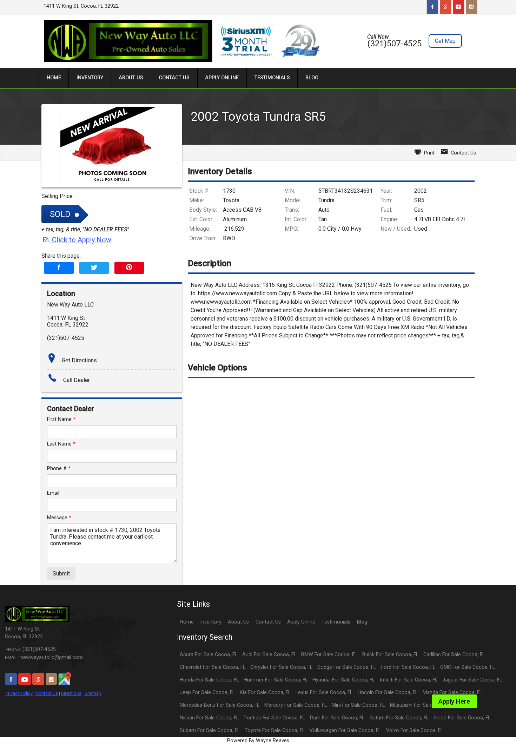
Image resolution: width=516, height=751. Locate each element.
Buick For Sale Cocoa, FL (390, 655)
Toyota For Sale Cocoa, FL (275, 730)
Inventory (210, 622)
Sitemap (93, 693)
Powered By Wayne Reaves (258, 741)
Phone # (59, 469)
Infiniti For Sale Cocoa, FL (408, 680)
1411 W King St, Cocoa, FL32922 (81, 6)
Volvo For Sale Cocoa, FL (414, 730)
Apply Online (301, 622)
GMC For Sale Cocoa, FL (467, 667)
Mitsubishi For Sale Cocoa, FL (423, 705)
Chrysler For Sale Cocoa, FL (281, 667)
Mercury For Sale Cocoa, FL (295, 705)
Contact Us (47, 693)
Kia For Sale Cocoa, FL (265, 693)
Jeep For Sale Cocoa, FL (207, 693)
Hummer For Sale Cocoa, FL (275, 680)
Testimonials (336, 622)
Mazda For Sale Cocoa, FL (452, 693)
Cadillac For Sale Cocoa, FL (454, 655)
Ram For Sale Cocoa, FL (337, 718)
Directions (71, 693)
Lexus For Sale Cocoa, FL (324, 693)
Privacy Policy (19, 693)
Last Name (61, 444)
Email (53, 493)
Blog (362, 622)
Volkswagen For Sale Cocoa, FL (345, 730)
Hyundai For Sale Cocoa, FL (343, 680)
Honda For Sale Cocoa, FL (209, 680)
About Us (238, 622)
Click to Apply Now (80, 240)
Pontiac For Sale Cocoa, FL (274, 718)
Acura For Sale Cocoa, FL (208, 655)
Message (59, 518)
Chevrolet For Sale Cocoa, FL (212, 667)
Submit (61, 573)
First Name (61, 419)
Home (187, 622)
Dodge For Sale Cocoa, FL (346, 667)
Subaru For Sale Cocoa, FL (210, 730)
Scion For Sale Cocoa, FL (462, 718)
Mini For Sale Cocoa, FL (358, 705)
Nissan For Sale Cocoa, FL (209, 718)
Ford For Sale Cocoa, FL (408, 667)
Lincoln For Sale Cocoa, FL (388, 693)
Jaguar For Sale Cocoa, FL (472, 680)
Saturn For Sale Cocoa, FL (399, 718)
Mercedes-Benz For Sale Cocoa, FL (219, 705)
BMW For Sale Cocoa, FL (329, 655)
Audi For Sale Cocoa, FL (269, 655)
